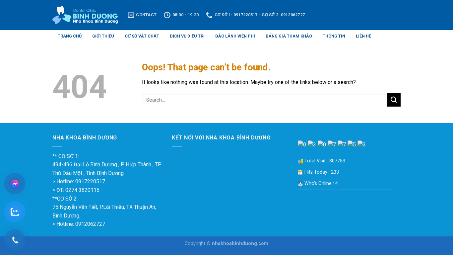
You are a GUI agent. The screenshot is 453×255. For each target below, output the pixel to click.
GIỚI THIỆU (103, 36)
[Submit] (394, 99)
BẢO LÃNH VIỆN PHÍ (235, 36)
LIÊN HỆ (363, 36)
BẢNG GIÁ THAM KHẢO (289, 36)
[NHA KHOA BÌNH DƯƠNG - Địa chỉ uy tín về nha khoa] (85, 15)
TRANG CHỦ (70, 36)
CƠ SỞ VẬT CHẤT (142, 36)
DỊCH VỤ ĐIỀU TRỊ (187, 36)
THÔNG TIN (334, 36)
